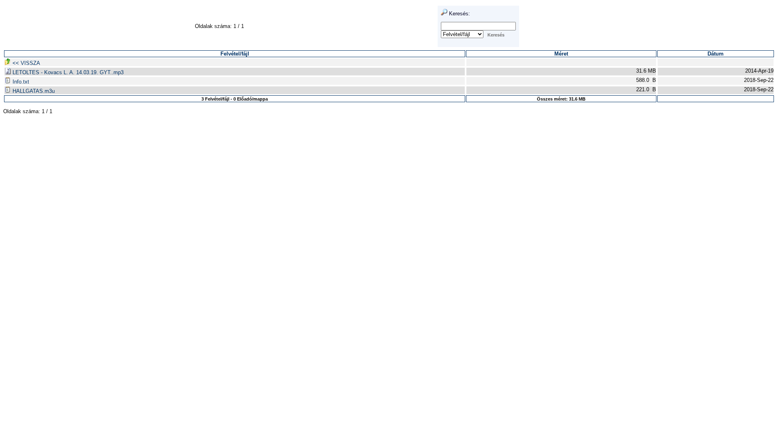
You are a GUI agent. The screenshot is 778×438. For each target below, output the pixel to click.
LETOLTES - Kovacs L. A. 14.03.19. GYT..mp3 (67, 72)
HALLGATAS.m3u (33, 91)
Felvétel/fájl (234, 54)
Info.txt (20, 82)
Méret (561, 54)
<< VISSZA (25, 63)
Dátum (715, 54)
